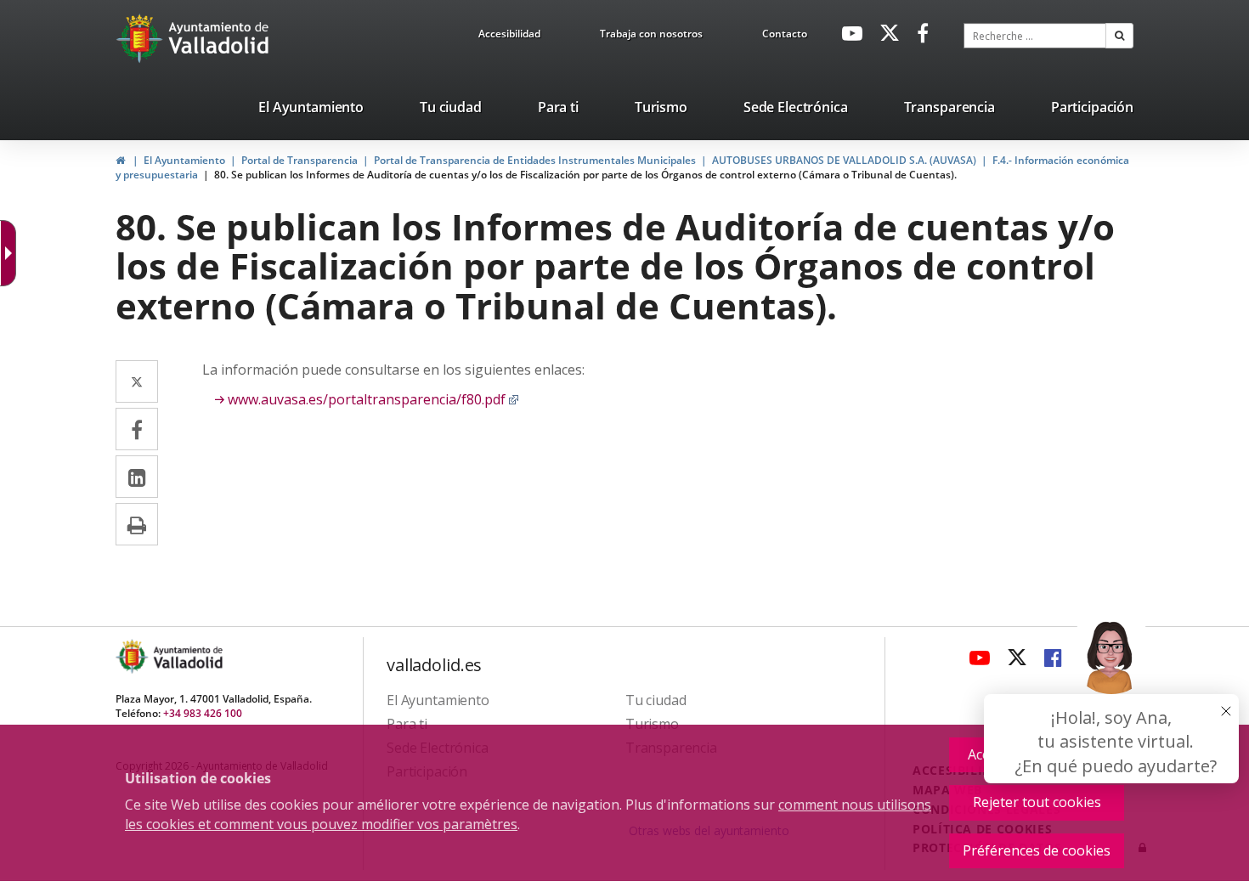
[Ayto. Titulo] (187, 656)
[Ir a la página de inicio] (141, 38)
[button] (1119, 35)
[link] (509, 36)
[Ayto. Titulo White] (219, 38)
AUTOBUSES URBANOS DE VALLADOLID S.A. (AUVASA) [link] (844, 160)
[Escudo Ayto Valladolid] (133, 656)
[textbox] (1035, 35)
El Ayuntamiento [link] (184, 160)
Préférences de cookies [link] (1037, 850)
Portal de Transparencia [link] (299, 160)
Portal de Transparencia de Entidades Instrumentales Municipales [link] (535, 160)
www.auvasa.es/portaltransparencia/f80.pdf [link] (373, 399)
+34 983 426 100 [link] (202, 713)
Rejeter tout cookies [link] (1037, 802)
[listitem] (311, 110)
